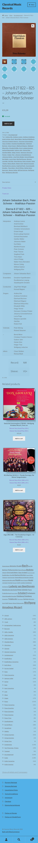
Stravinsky (5, 599)
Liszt (18, 583)
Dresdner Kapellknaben (18, 143)
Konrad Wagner (29, 157)
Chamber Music (9, 642)
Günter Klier (26, 150)
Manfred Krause (21, 159)
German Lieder (8, 678)
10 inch (6, 615)
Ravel (9, 593)
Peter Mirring (18, 161)
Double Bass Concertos (11, 662)
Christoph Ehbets (12, 572)
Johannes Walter (7, 157)
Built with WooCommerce (10, 832)
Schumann (31, 593)
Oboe (6, 695)
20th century (8, 619)
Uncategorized (18, 15)
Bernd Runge (22, 570)
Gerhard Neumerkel (8, 150)
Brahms (29, 569)
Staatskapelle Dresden (9, 596)
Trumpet (7, 751)
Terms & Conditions (11, 794)
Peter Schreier (26, 161)
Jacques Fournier (7, 583)
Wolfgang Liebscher (12, 172)
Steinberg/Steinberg (24, 596)
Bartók (30, 566)
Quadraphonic (8, 721)
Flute (6, 672)
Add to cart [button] (19, 438)
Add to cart (8, 124)
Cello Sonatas (8, 639)
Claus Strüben (6, 143)
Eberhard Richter (20, 575)
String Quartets (9, 735)
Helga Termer (16, 152)
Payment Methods (11, 782)
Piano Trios (7, 718)
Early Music (7, 665)
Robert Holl (19, 163)
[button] (32, 25)
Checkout (8, 801)
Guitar (6, 682)
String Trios (8, 741)
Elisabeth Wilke (14, 148)
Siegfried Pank (20, 166)
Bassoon (7, 629)
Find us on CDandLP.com (13, 817)
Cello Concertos (9, 635)
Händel (30, 580)
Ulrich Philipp (19, 168)
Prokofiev (5, 593)
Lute (5, 692)
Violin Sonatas (8, 764)
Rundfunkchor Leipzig (9, 166)
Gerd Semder (11, 577)
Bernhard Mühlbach (28, 139)
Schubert (22, 592)
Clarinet (6, 648)
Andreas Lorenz (17, 137)
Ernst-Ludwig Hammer (26, 148)
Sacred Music (8, 725)
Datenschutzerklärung (12, 805)
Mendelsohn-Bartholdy (9, 590)
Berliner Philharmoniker (10, 570)
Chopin (4, 572)
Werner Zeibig (13, 170)
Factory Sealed (8, 668)
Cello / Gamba (8, 632)
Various (25, 599)
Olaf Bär (10, 161)
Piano (30, 590)
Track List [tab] (5, 194)
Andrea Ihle (9, 137)
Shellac (6, 731)
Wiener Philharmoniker (18, 603)
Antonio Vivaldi (16, 566)
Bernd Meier (18, 139)
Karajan (15, 583)
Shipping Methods (11, 786)
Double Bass (6, 575)
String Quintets (9, 738)
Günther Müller (6, 152)
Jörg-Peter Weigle (18, 157)
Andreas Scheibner (28, 137)
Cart (29, 838)
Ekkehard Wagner (22, 146)
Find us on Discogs (11, 813)
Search (19, 839)
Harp (5, 685)
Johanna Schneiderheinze (23, 155)
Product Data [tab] (6, 188)
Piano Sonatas (8, 715)
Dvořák (12, 575)
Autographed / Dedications (12, 625)
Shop (10, 15)
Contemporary (8, 655)
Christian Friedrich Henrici (10, 141)
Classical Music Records (11, 6)
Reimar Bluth (11, 163)
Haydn (17, 580)
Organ (6, 698)
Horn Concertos (9, 688)
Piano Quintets (9, 711)
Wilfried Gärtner (22, 170)
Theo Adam (11, 168)
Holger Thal (10, 155)
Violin (6, 758)
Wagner (11, 603)
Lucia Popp (12, 159)
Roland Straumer (29, 163)
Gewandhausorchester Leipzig (24, 577)
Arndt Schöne (6, 139)
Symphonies (8, 744)
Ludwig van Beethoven (22, 586)
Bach (12, 139)
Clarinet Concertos (10, 652)
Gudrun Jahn (18, 150)
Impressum (8, 798)
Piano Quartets (9, 708)
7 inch (6, 622)
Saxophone (7, 728)
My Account (6, 839)
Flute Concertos (9, 675)
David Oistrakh (30, 572)
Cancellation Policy (11, 790)
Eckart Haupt (12, 146)
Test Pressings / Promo (11, 748)
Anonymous (5, 566)
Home (6, 15)
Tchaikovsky (12, 599)
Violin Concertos (9, 761)
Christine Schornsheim (26, 141)
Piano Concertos (9, 705)
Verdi (6, 603)
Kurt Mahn (5, 159)
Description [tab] (6, 182)
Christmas (7, 645)
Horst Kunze (24, 580)
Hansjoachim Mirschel (8, 580)
